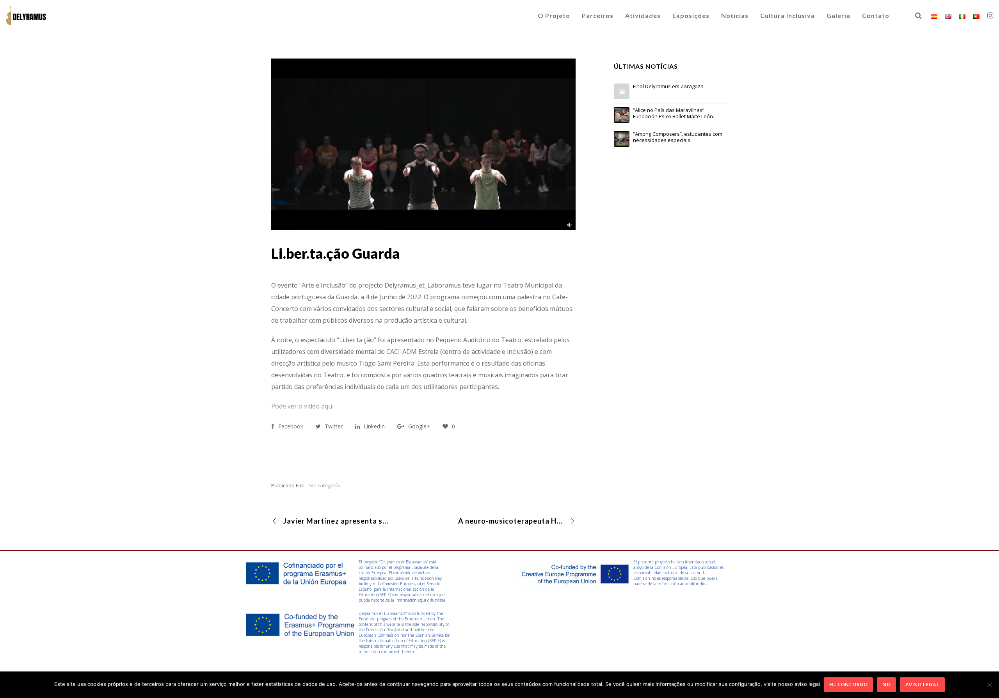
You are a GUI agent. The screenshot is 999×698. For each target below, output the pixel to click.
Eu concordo (848, 684)
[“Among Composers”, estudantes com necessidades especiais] (621, 139)
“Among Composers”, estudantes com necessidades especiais (677, 137)
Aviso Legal (922, 684)
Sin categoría (324, 485)
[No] (989, 685)
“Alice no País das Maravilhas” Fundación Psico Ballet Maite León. (673, 113)
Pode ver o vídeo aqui (302, 406)
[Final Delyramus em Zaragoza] (621, 91)
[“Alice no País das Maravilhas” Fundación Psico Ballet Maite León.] (621, 115)
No (886, 684)
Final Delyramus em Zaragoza (668, 86)
